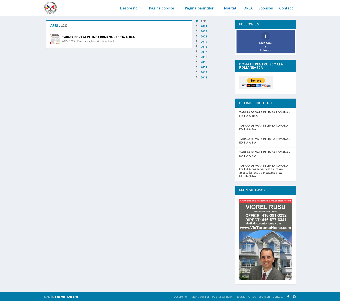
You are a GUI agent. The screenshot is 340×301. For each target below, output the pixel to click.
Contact (286, 8)
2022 (204, 36)
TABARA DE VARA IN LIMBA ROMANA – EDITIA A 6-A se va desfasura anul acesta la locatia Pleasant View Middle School (264, 171)
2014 (204, 67)
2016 (204, 57)
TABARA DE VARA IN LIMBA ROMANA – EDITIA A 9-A (264, 127)
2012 (204, 77)
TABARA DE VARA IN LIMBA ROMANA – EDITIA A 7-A (264, 153)
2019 (204, 41)
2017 (204, 51)
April (204, 21)
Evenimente (83, 41)
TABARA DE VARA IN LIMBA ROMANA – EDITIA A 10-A (98, 37)
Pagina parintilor (199, 8)
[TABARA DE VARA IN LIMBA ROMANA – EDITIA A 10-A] (55, 39)
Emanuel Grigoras (67, 296)
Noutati (230, 8)
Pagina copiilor (161, 8)
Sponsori (266, 8)
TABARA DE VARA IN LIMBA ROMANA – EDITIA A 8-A (264, 140)
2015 (204, 62)
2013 (204, 72)
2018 (204, 46)
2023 (204, 31)
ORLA (248, 8)
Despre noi (129, 8)
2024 (204, 26)
